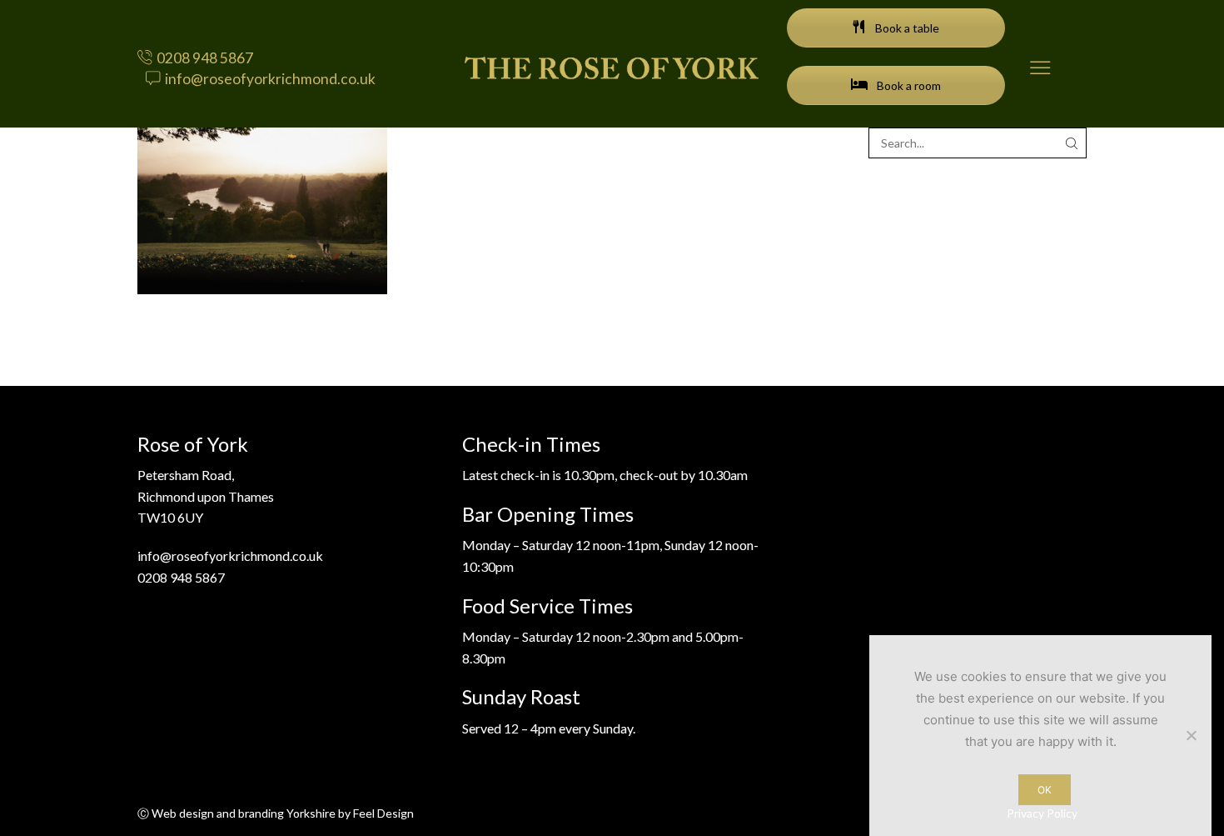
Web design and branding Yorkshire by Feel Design (283, 813)
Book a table (906, 28)
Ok (1044, 789)
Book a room (907, 85)
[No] (1190, 735)
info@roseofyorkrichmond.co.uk (230, 555)
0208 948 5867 (181, 577)
